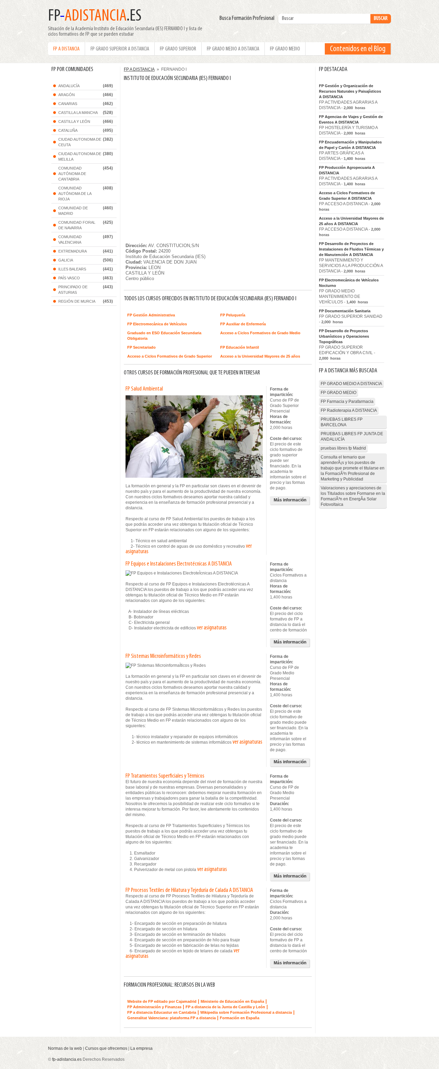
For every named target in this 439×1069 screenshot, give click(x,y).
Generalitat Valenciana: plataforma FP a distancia (171, 1018)
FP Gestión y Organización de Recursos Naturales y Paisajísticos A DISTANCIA (350, 91)
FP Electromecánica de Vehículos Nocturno (349, 283)
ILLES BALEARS (72, 269)
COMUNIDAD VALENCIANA (70, 239)
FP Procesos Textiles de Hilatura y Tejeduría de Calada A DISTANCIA (189, 890)
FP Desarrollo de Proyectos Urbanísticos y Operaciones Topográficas (344, 336)
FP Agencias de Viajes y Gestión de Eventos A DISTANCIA (351, 119)
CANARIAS (67, 104)
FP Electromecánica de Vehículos (157, 324)
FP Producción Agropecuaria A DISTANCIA (347, 170)
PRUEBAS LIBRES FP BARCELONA (342, 422)
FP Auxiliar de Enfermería (243, 324)
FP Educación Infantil (239, 347)
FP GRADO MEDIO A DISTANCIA (233, 49)
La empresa (141, 1048)
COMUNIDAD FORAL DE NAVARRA (76, 225)
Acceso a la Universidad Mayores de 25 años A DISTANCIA (351, 221)
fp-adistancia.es (67, 1059)
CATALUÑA (68, 130)
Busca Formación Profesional (248, 18)
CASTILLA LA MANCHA (78, 113)
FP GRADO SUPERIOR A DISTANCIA (120, 49)
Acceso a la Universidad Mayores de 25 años (260, 356)
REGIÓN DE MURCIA (76, 301)
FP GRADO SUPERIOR (178, 49)
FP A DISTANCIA (66, 49)
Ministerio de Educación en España (232, 1001)
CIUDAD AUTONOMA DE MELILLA (79, 156)
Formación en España (239, 1018)
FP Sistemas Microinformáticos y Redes (163, 656)
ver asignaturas (212, 628)
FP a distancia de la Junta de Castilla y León (225, 1007)
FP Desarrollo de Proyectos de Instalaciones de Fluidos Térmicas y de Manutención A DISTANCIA (351, 249)
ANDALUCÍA (69, 86)
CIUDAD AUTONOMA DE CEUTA (79, 142)
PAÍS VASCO (69, 278)
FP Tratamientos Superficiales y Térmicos (165, 776)
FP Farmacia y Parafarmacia (347, 401)
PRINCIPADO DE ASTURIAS (72, 289)
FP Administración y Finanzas (154, 1007)
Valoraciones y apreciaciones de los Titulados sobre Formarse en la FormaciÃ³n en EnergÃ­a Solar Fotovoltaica (353, 496)
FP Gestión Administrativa (151, 315)
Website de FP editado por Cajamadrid (162, 1001)
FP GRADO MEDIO (285, 49)
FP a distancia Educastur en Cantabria (161, 1012)
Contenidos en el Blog (357, 49)
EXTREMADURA (72, 251)
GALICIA (65, 260)
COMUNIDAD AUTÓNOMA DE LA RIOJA (75, 193)
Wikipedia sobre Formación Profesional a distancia (246, 1012)
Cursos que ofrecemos (106, 1048)
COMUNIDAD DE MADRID (73, 211)
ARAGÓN (66, 95)
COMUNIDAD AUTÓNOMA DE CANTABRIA (72, 173)
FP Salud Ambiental (144, 389)
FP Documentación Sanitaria (344, 311)
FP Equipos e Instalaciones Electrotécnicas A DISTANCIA (179, 564)
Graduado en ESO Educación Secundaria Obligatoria (164, 335)
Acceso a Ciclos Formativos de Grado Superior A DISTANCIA (347, 195)
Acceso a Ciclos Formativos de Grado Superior (169, 356)
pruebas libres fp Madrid (343, 448)
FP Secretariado (141, 347)
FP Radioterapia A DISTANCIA (349, 410)
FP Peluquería (232, 315)
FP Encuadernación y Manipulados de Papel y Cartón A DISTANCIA (350, 145)
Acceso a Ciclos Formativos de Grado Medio (260, 333)
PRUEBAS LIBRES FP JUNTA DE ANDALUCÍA (352, 436)
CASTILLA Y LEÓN (74, 121)
